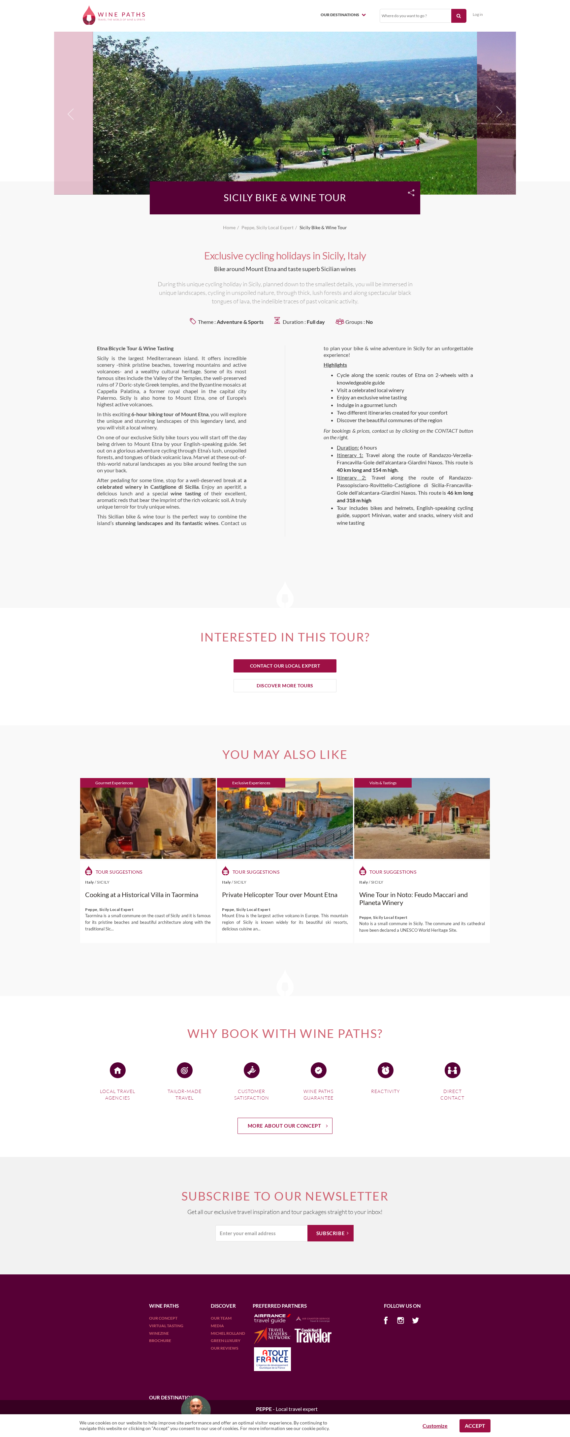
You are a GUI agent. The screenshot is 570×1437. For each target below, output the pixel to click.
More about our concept (284, 1126)
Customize (435, 1425)
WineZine (159, 1333)
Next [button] (497, 112)
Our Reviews (224, 1348)
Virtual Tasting (166, 1325)
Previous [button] (71, 115)
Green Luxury (225, 1340)
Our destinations (340, 14)
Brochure (160, 1340)
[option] (285, 112)
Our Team (221, 1318)
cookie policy (315, 1428)
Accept (475, 1425)
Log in (478, 14)
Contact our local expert (285, 666)
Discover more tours (285, 685)
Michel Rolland (228, 1333)
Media (217, 1325)
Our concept (163, 1318)
